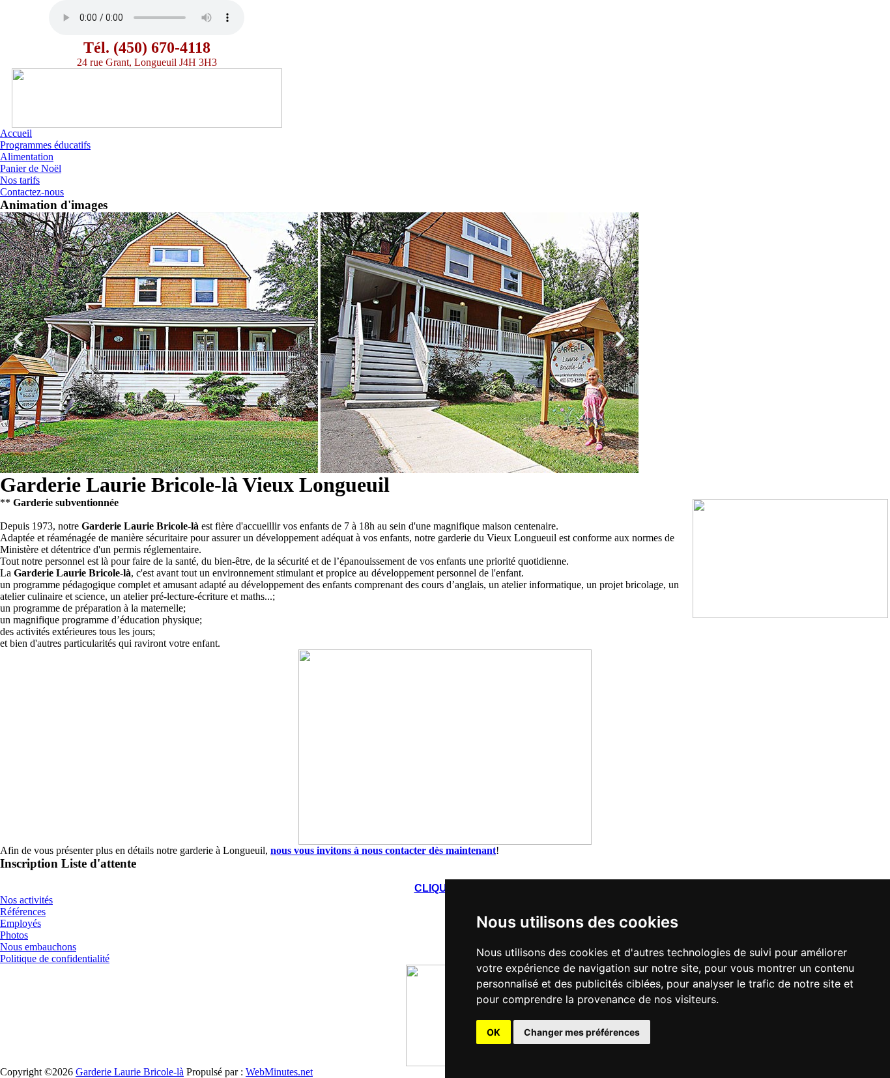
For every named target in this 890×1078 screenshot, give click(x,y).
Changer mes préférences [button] (582, 1032)
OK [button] (493, 1032)
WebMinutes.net (279, 1071)
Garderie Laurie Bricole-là (130, 1071)
